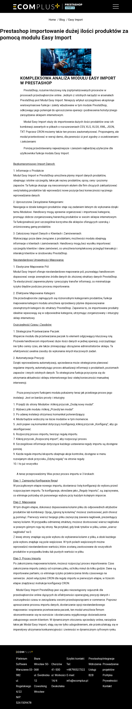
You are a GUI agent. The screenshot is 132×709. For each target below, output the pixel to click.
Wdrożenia (95, 664)
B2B (91, 675)
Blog (62, 19)
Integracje (108, 658)
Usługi (92, 669)
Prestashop (96, 658)
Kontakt (107, 686)
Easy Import (75, 19)
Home (52, 19)
